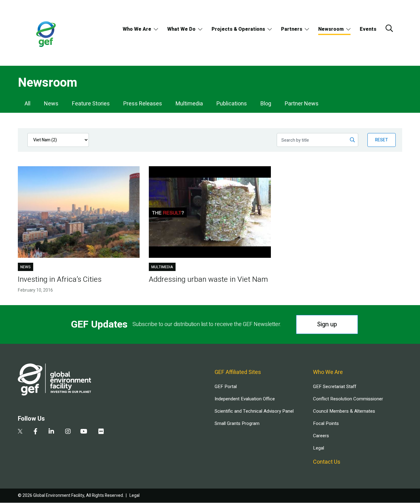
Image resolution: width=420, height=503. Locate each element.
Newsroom (331, 29)
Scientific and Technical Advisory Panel (254, 411)
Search (389, 28)
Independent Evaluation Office (245, 398)
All (27, 104)
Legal (318, 448)
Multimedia (189, 104)
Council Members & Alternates (344, 411)
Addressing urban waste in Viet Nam (208, 279)
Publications (231, 104)
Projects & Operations (238, 29)
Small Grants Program (237, 423)
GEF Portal (226, 386)
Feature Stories (91, 104)
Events (368, 29)
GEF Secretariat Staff (334, 386)
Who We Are (137, 29)
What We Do (181, 29)
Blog (265, 104)
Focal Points (326, 423)
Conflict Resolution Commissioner (348, 398)
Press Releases (142, 104)
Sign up (327, 324)
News (51, 104)
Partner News (302, 104)
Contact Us (326, 462)
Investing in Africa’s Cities (59, 279)
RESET (381, 140)
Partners (291, 29)
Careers (321, 435)
